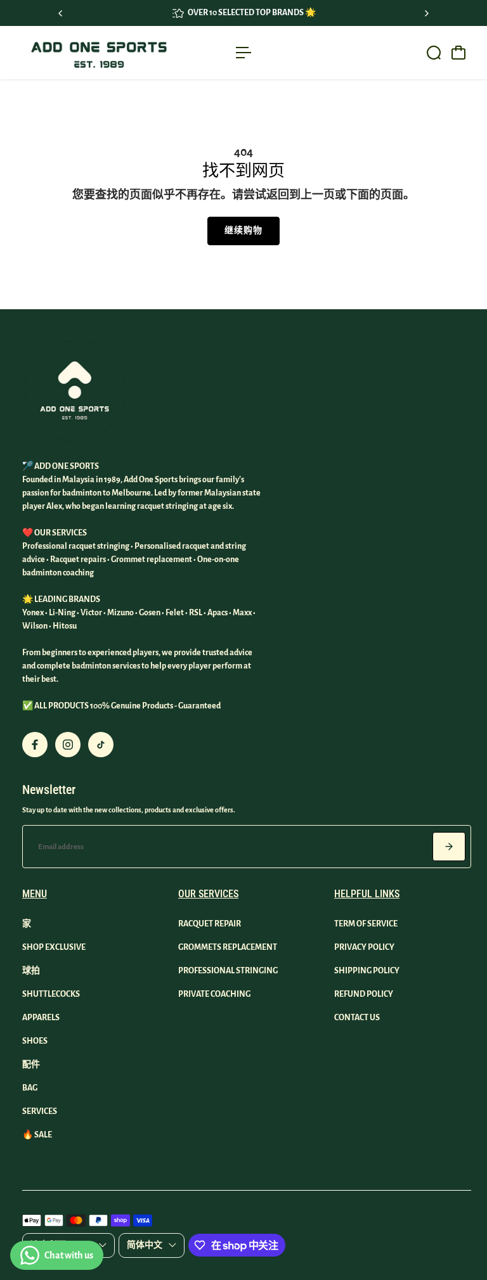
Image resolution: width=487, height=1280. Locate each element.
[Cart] (458, 52)
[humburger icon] (243, 53)
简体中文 (144, 1245)
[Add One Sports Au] (98, 52)
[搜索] (433, 52)
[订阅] (448, 846)
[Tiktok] (101, 744)
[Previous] (60, 13)
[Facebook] (35, 744)
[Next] (426, 13)
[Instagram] (68, 744)
